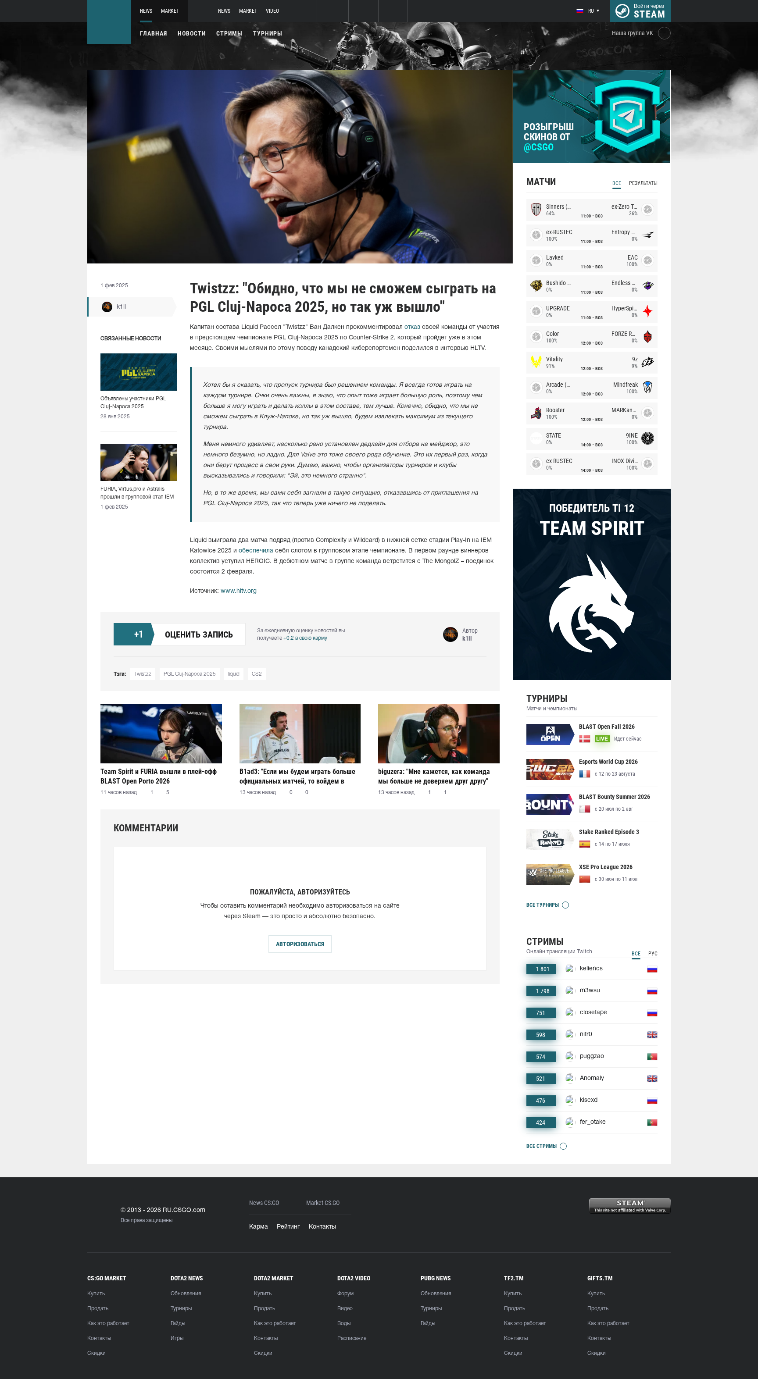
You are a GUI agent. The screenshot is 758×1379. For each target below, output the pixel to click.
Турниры (267, 33)
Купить (96, 1293)
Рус (653, 954)
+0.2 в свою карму (305, 638)
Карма (258, 1227)
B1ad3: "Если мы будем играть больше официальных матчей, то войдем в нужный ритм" (297, 776)
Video (272, 11)
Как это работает (108, 1323)
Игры (177, 1338)
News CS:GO (264, 1203)
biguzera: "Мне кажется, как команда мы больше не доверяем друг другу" (434, 776)
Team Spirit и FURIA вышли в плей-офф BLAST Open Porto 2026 (158, 776)
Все (616, 183)
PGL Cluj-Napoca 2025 (190, 674)
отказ (412, 327)
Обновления (186, 1293)
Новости (192, 33)
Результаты (643, 183)
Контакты (322, 1227)
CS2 (257, 674)
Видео (345, 1308)
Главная (153, 33)
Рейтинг (288, 1227)
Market (170, 11)
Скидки (96, 1353)
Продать (97, 1308)
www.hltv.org (239, 591)
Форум (345, 1293)
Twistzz (142, 674)
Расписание (351, 1338)
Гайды (178, 1323)
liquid (234, 674)
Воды (343, 1323)
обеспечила (256, 551)
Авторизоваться (300, 944)
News (146, 11)
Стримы (229, 33)
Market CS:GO (323, 1203)
